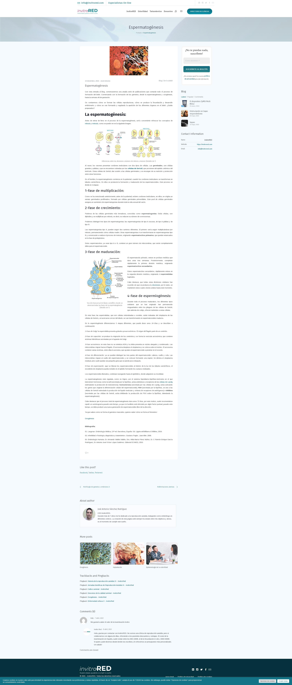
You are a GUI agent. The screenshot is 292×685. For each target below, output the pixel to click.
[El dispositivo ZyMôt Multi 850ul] (184, 103)
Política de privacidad (186, 677)
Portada (139, 33)
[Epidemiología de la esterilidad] (162, 553)
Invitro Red (98, 629)
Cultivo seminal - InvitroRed (98, 589)
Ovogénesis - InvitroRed (97, 597)
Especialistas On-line (119, 2)
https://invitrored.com (204, 144)
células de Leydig (166, 382)
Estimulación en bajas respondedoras (199, 112)
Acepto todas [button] (283, 681)
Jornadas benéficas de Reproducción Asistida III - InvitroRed (111, 585)
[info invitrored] (213, 3)
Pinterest (98, 473)
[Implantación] (128, 553)
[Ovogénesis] (95, 553)
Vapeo (192, 122)
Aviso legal (170, 677)
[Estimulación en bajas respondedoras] (184, 113)
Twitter (91, 473)
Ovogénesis (89, 418)
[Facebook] (209, 3)
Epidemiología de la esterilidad (157, 567)
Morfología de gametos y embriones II (96, 487)
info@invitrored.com (92, 2)
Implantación (117, 567)
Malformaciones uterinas (165, 487)
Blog (160, 81)
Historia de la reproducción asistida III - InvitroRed (107, 581)
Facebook (84, 473)
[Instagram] (202, 3)
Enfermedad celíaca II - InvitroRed (101, 601)
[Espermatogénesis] (129, 61)
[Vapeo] (184, 123)
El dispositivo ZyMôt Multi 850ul (200, 102)
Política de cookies (205, 677)
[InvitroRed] (95, 670)
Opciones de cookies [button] (267, 681)
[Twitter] (206, 3)
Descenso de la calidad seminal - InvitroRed (104, 593)
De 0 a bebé (168, 81)
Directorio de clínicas (199, 11)
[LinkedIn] (199, 3)
